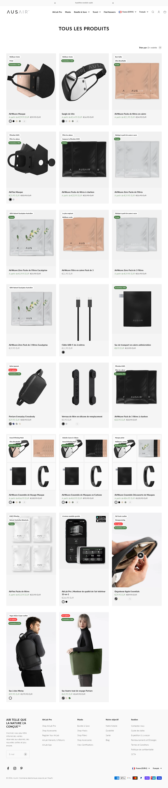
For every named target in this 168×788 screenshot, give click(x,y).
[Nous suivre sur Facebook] (8, 768)
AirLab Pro (57, 12)
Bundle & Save (80, 12)
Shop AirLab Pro (49, 726)
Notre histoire (111, 726)
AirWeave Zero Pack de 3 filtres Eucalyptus (28, 345)
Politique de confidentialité (142, 749)
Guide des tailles (138, 730)
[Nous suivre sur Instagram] (15, 768)
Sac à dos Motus (16, 691)
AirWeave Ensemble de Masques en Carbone (82, 495)
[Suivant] (113, 3)
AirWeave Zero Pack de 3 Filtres (129, 270)
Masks (68, 12)
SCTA (133, 754)
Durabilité (110, 730)
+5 (24, 121)
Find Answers (110, 12)
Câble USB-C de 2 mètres (73, 345)
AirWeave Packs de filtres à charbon (78, 192)
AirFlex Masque (16, 192)
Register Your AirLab (50, 735)
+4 (77, 424)
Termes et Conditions (140, 745)
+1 (130, 599)
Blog (107, 740)
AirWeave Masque (17, 114)
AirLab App (47, 745)
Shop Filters (82, 735)
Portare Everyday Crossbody (22, 416)
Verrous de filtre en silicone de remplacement (82, 416)
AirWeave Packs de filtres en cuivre (130, 114)
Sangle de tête (68, 114)
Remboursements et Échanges (143, 740)
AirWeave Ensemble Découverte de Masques (135, 495)
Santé (108, 735)
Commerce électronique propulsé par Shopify (36, 778)
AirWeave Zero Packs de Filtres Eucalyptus (28, 270)
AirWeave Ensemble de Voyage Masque (26, 495)
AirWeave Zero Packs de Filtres (129, 192)
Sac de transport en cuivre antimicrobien (133, 345)
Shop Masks (82, 730)
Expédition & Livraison (140, 735)
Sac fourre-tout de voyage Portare (77, 691)
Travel (95, 12)
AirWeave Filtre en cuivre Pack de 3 (78, 270)
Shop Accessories (49, 730)
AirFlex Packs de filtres (19, 591)
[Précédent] (54, 3)
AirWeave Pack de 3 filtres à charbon (131, 416)
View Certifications (85, 745)
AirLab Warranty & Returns (53, 740)
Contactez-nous (137, 726)
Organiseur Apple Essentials (127, 591)
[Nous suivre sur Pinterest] (21, 768)
